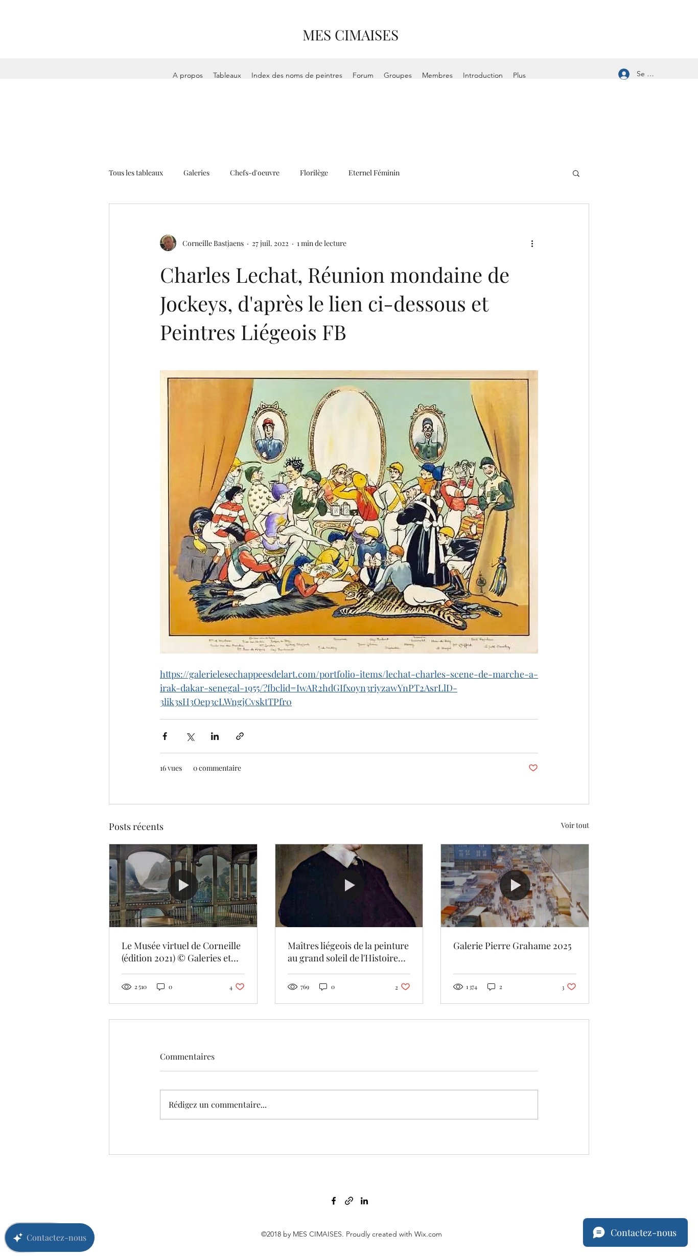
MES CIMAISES (351, 34)
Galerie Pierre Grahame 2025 (512, 945)
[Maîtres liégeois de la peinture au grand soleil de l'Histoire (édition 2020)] (349, 885)
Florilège (314, 172)
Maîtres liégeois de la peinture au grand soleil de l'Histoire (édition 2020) (348, 951)
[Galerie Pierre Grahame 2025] (515, 885)
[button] (576, 173)
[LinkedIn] (364, 1201)
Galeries (196, 172)
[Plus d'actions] (532, 243)
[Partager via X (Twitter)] (190, 736)
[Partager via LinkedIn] (215, 736)
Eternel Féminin (374, 172)
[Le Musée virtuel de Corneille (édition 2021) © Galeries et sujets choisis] (183, 885)
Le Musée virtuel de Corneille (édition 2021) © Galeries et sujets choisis (181, 951)
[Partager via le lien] (240, 736)
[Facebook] (334, 1201)
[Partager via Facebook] (165, 736)
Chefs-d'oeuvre (255, 172)
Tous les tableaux (136, 172)
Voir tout (575, 825)
